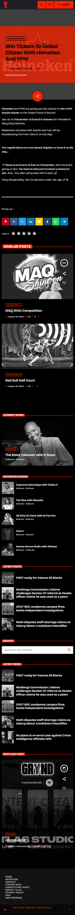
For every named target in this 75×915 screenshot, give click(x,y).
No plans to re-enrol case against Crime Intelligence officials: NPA (43, 737)
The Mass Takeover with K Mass (30, 455)
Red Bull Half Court (20, 381)
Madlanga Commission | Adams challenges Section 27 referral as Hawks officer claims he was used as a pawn (44, 593)
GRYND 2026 (15, 840)
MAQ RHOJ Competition (23, 311)
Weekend (11, 449)
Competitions (16, 38)
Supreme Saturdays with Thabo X (37, 485)
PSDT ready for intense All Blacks (39, 578)
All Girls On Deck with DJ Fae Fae (36, 515)
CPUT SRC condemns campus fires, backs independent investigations (40, 608)
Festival (11, 834)
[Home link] (6, 5)
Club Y (20, 531)
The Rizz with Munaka (29, 500)
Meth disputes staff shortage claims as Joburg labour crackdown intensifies (43, 623)
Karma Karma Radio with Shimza (36, 546)
